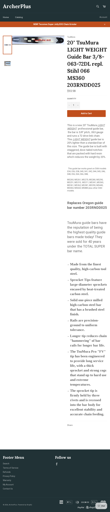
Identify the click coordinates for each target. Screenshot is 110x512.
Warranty (7, 480)
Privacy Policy (9, 476)
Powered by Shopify (25, 505)
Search (6, 463)
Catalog (19, 17)
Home (6, 17)
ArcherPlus (17, 6)
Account (103, 17)
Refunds (7, 472)
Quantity (71, 99)
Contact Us (8, 489)
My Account (8, 484)
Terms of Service (10, 468)
